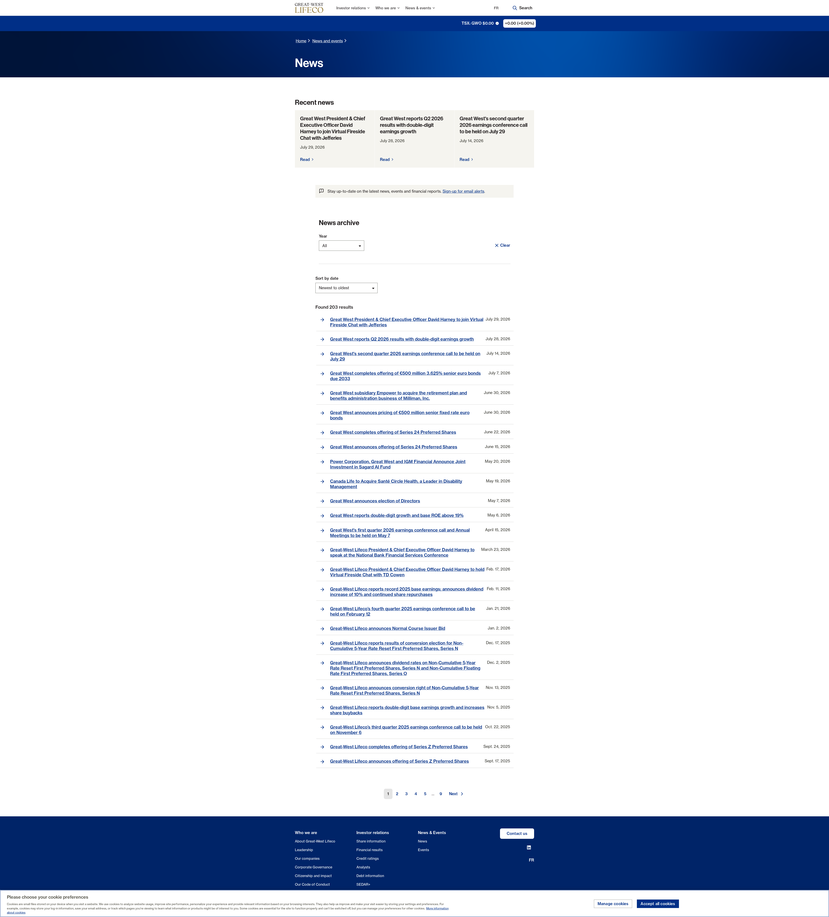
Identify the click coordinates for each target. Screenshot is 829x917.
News (422, 841)
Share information (371, 841)
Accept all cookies (658, 903)
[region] (414, 903)
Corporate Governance (313, 867)
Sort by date (327, 278)
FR (496, 8)
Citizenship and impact (313, 876)
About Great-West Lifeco (315, 841)
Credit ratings (367, 858)
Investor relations (351, 8)
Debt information (370, 876)
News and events (327, 40)
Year (323, 236)
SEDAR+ (363, 884)
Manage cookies (613, 903)
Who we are (385, 8)
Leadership (304, 850)
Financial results (369, 850)
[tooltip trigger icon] (497, 23)
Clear (505, 245)
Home (301, 40)
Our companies (307, 858)
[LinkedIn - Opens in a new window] (529, 847)
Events (423, 850)
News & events (418, 8)
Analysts (363, 867)
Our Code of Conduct (312, 884)
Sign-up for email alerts (463, 191)
